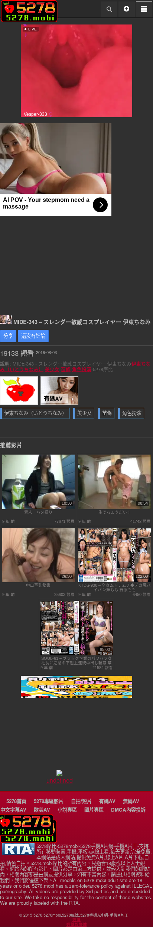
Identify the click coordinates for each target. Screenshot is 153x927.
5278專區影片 (49, 801)
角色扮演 (81, 369)
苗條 (66, 369)
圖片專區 (94, 809)
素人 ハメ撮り (38, 512)
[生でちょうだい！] (114, 507)
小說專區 (67, 809)
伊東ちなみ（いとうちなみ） (35, 413)
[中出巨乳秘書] (38, 581)
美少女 (52, 369)
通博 (76, 919)
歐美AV (42, 809)
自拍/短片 (81, 801)
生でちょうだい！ (114, 512)
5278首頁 (16, 801)
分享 (8, 336)
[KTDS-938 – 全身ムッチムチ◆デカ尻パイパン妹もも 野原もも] (114, 581)
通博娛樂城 (76, 924)
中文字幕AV (13, 809)
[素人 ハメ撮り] (38, 507)
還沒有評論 (33, 336)
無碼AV (131, 801)
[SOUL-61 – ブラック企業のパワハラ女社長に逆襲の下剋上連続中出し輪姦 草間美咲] (76, 654)
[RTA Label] (18, 852)
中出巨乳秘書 (38, 585)
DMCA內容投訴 (128, 809)
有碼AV (107, 801)
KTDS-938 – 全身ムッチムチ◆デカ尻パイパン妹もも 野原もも (114, 587)
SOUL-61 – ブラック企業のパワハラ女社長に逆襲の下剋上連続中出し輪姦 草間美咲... (76, 660)
